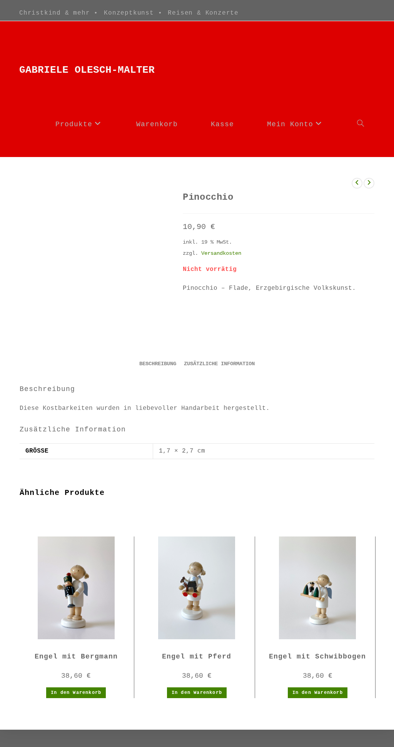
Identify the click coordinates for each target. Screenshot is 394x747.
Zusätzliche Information (219, 364)
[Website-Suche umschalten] (361, 124)
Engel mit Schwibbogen (317, 656)
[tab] (157, 364)
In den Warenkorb (76, 692)
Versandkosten (221, 253)
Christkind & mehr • (58, 13)
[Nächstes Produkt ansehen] (369, 183)
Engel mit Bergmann (76, 656)
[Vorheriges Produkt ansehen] (357, 183)
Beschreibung (157, 364)
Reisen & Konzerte (203, 13)
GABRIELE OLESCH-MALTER (87, 70)
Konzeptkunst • (133, 13)
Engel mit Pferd (196, 656)
